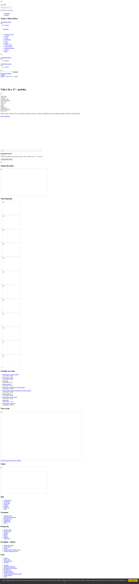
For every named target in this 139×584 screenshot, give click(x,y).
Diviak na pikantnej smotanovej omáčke (11, 460)
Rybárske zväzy (8, 515)
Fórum (5, 535)
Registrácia (7, 13)
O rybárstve (7, 501)
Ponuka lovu (7, 538)
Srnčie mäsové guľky (8, 377)
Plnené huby (6, 400)
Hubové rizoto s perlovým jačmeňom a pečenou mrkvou (17, 390)
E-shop (5, 548)
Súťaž (5, 576)
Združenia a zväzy (9, 34)
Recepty (7, 36)
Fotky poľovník (8, 561)
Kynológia (6, 507)
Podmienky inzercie (9, 572)
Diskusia (6, 537)
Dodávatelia (8, 39)
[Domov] (1, 1)
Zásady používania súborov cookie (13, 574)
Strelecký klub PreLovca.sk (11, 551)
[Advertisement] (13, 82)
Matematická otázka (7, 153)
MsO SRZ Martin (5, 116)
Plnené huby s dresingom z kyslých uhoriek (14, 387)
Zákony (6, 43)
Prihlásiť (7, 15)
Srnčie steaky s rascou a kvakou (11, 374)
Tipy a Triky (7, 503)
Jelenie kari (5, 381)
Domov (3, 76)
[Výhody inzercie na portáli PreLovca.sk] (1, 162)
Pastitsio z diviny (7, 384)
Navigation (6, 29)
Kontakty (6, 565)
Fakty (6, 51)
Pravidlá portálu (8, 571)
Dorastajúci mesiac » (7, 22)
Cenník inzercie (8, 575)
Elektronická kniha (9, 48)
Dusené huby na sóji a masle (10, 397)
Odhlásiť (3, 75)
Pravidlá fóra (7, 569)
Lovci (6, 41)
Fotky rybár (7, 559)
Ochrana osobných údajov (10, 568)
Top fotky (6, 562)
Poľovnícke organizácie (10, 517)
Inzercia (7, 50)
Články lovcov (8, 44)
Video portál (7, 547)
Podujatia (6, 504)
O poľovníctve (7, 500)
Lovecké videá (8, 46)
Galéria (6, 38)
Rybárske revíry (8, 518)
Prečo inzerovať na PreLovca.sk (12, 549)
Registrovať (4, 73)
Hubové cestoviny (7, 394)
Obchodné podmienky (9, 566)
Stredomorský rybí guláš (9, 403)
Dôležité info (7, 521)
